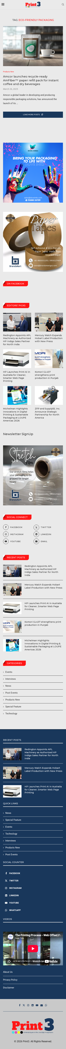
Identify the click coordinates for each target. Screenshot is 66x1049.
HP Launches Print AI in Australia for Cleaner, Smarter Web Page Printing (43, 606)
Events (8, 672)
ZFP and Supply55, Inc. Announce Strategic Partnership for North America (47, 413)
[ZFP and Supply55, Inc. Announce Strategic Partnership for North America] (49, 395)
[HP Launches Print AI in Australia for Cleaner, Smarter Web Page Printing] (12, 608)
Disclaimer (8, 987)
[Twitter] (24, 1005)
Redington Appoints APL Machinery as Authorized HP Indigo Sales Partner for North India (41, 571)
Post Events (11, 692)
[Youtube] (37, 1005)
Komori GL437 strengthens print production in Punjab (43, 623)
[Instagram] (28, 1005)
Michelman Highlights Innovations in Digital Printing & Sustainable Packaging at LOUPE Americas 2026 (43, 645)
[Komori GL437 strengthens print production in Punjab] (12, 627)
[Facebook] (19, 1005)
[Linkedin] (32, 1005)
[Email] (41, 1005)
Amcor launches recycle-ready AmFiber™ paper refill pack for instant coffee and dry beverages (31, 80)
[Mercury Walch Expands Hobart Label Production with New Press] (12, 589)
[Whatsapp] (46, 1005)
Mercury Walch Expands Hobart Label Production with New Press (43, 586)
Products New (12, 699)
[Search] (62, 4)
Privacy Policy (10, 979)
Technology (11, 713)
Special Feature (13, 706)
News (8, 685)
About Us (8, 972)
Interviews (10, 679)
